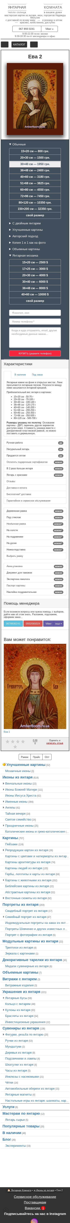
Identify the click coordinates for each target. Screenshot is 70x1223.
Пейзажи (11, 844)
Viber (48, 28)
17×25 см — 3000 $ (35, 268)
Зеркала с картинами (20, 953)
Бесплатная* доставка (19, 494)
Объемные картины (26, 249)
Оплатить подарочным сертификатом (34, 462)
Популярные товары (21, 1126)
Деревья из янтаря (18, 1052)
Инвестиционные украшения (25, 1022)
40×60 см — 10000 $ (35, 294)
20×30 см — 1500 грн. (35, 157)
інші (57, 623)
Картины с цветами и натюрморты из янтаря (36, 856)
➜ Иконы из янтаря (44, 1190)
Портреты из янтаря (21, 904)
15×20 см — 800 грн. (35, 151)
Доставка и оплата (17, 487)
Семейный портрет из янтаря (25, 917)
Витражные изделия (19, 985)
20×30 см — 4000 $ (35, 275)
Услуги (8, 1107)
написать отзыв (54, 743)
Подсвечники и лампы (20, 1058)
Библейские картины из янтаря (27, 886)
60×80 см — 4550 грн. (35, 189)
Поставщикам (35, 1202)
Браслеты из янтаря (19, 1016)
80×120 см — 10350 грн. (35, 202)
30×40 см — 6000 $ (35, 281)
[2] (12, 741)
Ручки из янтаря (16, 1040)
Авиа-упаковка (34, 566)
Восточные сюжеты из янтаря (26, 898)
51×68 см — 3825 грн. (35, 183)
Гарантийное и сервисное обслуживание (29, 500)
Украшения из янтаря (21, 992)
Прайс (36, 757)
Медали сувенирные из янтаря (27, 966)
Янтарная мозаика (25, 255)
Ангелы (10, 807)
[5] (15, 746)
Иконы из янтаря (18, 777)
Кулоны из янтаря (17, 1010)
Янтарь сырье (15, 1119)
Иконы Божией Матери (21, 789)
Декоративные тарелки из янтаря (32, 960)
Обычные (19, 144)
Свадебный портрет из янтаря (26, 911)
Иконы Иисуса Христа (20, 795)
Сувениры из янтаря (21, 1028)
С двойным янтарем (26, 223)
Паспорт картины (34, 585)
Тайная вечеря (15, 813)
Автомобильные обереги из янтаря (30, 1088)
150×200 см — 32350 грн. (35, 208)
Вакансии (34, 1208)
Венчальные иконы (18, 783)
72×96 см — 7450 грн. (35, 196)
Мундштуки (13, 1046)
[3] (17, 741)
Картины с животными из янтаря (28, 880)
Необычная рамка (34, 523)
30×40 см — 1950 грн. (35, 164)
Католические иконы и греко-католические (35, 831)
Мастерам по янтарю (21, 1113)
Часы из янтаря (16, 1070)
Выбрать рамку (15, 556)
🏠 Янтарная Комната (19, 1190)
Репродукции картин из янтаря (26, 850)
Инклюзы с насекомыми (22, 1076)
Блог (7, 1139)
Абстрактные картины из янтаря (27, 892)
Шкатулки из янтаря (19, 1064)
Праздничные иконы (19, 825)
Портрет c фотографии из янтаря (28, 935)
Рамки (24, 757)
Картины (10, 838)
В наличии (12, 1133)
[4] (22, 741)
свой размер (35, 215)
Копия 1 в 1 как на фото (29, 242)
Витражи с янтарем (20, 979)
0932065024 (33, 623)
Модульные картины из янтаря (30, 941)
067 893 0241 (27, 28)
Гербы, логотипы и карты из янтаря (30, 874)
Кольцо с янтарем (18, 1004)
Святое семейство (18, 819)
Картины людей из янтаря (23, 868)
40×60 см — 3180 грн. (35, 176)
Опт (47, 757)
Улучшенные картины (27, 229)
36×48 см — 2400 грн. (35, 170)
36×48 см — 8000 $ (35, 288)
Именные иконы (16, 801)
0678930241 (13, 623)
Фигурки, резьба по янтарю (24, 1034)
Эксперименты (15, 1145)
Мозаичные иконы (18, 771)
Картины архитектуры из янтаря (27, 862)
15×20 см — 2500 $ (35, 262)
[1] (7, 741)
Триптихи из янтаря (19, 947)
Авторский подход (25, 236)
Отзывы (11, 481)
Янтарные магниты (18, 1094)
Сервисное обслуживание (35, 1197)
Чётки (9, 1082)
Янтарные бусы (16, 998)
